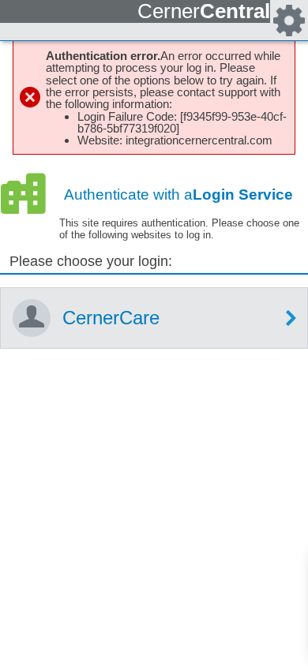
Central (203, 11)
